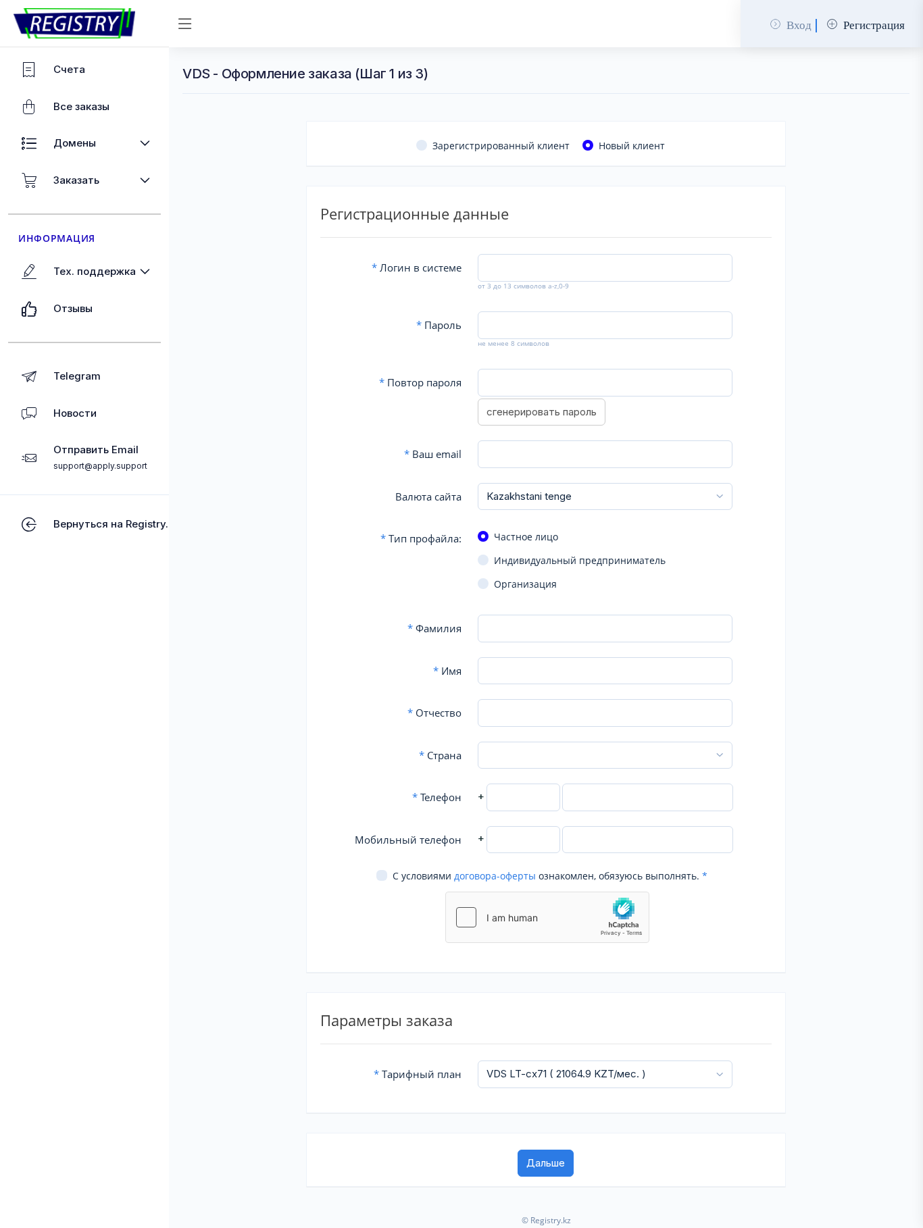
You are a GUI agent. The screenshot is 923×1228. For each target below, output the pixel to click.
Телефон (437, 797)
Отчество (434, 712)
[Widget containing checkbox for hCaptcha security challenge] (547, 917)
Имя (447, 670)
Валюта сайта (428, 496)
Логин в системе (417, 267)
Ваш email (433, 454)
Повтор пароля (420, 382)
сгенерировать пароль (542, 411)
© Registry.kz (546, 1220)
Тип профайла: (421, 538)
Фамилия (434, 628)
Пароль (439, 325)
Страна (440, 755)
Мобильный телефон (408, 839)
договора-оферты (495, 875)
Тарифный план (418, 1074)
